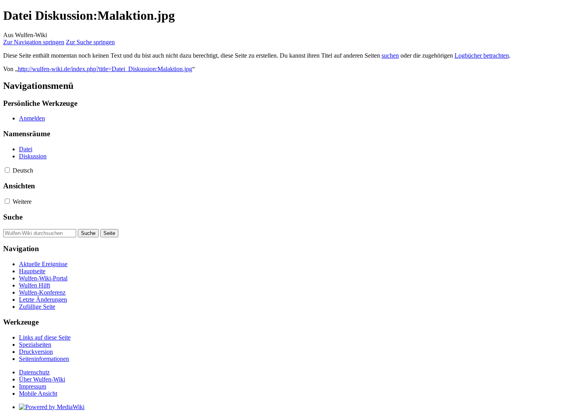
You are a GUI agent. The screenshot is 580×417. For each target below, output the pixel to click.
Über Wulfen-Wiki (42, 379)
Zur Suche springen (90, 42)
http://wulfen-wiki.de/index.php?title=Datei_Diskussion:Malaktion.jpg (105, 69)
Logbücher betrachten (482, 55)
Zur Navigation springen (33, 42)
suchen (390, 55)
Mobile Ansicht (38, 393)
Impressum (32, 386)
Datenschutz (34, 372)
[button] (7, 170)
